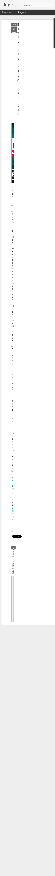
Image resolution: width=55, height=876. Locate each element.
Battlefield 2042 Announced (18, 69)
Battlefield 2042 (12, 519)
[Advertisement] (29, 69)
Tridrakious (12, 481)
